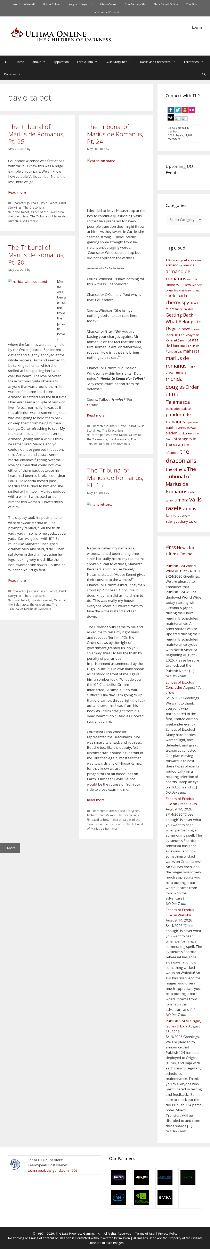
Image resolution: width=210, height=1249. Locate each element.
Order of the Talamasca (47, 212)
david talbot (21, 212)
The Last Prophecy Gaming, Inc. (78, 1233)
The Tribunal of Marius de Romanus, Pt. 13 (115, 477)
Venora (177, 516)
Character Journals (25, 203)
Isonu (170, 335)
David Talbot (48, 203)
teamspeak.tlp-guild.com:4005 (53, 1170)
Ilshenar (195, 329)
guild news (181, 328)
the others (176, 469)
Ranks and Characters (155, 62)
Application (61, 62)
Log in (197, 27)
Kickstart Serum (176, 340)
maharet (115, 820)
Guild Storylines (116, 62)
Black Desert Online (166, 4)
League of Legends (80, 4)
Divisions (10, 74)
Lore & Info (85, 62)
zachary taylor (187, 521)
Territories (191, 62)
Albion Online (108, 4)
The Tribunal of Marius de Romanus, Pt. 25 (36, 134)
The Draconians (34, 207)
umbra (181, 500)
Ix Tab (180, 335)
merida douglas (41, 600)
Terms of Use (145, 1233)
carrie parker (100, 435)
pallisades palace (178, 408)
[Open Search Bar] (204, 74)
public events (176, 427)
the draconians (18, 216)
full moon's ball (184, 309)
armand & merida (180, 265)
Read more (17, 192)
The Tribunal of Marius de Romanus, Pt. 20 (36, 254)
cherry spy (177, 302)
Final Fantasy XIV (135, 4)
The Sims (191, 4)
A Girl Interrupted (176, 260)
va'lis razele (30, 221)
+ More (10, 847)
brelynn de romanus (186, 290)
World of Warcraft (24, 4)
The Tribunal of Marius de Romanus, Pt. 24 (115, 134)
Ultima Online (51, 4)
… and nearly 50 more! (105, 12)
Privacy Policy (167, 1233)
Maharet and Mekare (101, 815)
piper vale (192, 422)
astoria (192, 279)
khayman (192, 335)
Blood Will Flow (178, 284)
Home (19, 62)
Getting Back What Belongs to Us (183, 322)
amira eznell (194, 260)
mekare (181, 372)
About (36, 62)
